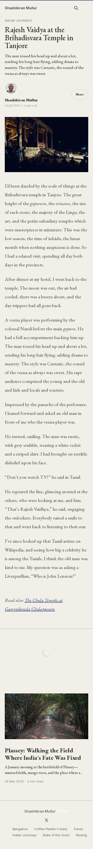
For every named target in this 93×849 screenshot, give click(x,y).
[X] (46, 820)
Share (80, 94)
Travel (78, 829)
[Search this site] (76, 8)
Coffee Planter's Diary (50, 829)
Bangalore (20, 829)
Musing (81, 835)
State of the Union (56, 835)
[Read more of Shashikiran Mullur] (11, 87)
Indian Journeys (18, 20)
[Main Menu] (85, 8)
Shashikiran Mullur (21, 8)
